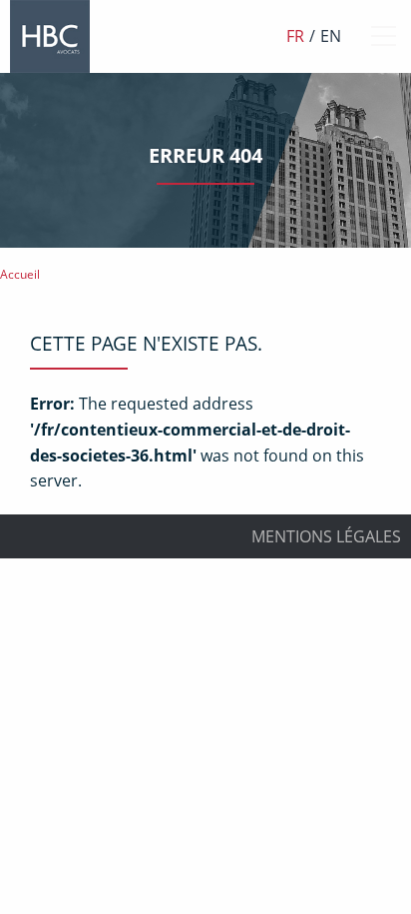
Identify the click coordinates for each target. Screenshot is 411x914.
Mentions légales (326, 536)
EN (330, 36)
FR (295, 36)
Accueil (20, 274)
